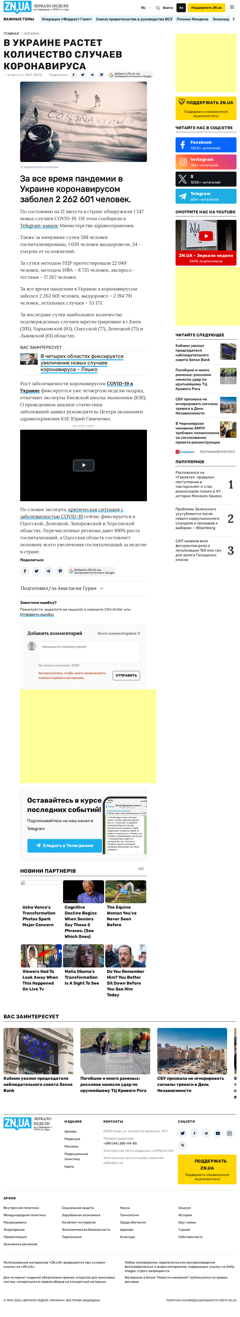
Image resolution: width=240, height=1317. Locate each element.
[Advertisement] (88, 736)
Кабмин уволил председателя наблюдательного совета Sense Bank (193, 352)
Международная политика (25, 1215)
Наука (125, 1208)
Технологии (129, 1215)
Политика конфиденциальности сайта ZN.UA (201, 1300)
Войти (168, 8)
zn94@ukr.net (162, 1151)
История (185, 1215)
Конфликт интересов (79, 1222)
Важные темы (19, 19)
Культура (127, 1237)
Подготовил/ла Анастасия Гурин (58, 588)
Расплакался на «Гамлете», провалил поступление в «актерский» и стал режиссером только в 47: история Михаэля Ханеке (199, 484)
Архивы (70, 1131)
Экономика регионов (20, 1244)
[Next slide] (232, 19)
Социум (184, 1208)
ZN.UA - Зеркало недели (206, 255)
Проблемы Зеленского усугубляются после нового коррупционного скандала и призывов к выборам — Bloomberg (197, 518)
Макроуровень (15, 1222)
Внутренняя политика (21, 1208)
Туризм (184, 1230)
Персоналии (72, 1237)
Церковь (126, 1230)
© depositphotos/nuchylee (39, 167)
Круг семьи (187, 1222)
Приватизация (15, 1237)
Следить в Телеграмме (68, 845)
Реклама (71, 1146)
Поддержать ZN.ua (206, 7)
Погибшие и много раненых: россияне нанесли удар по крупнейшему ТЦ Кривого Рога (193, 379)
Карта (69, 1167)
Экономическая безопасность (86, 1230)
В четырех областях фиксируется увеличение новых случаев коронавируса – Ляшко (82, 363)
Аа (181, 7)
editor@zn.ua (113, 1163)
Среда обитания (133, 1222)
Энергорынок (14, 1230)
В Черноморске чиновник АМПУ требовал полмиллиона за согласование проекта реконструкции (198, 432)
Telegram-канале (39, 225)
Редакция (72, 1139)
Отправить (126, 675)
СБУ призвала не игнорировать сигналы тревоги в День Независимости (197, 406)
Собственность (190, 1237)
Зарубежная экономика (81, 1215)
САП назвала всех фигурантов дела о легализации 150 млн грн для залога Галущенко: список (198, 550)
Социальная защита (78, 1208)
